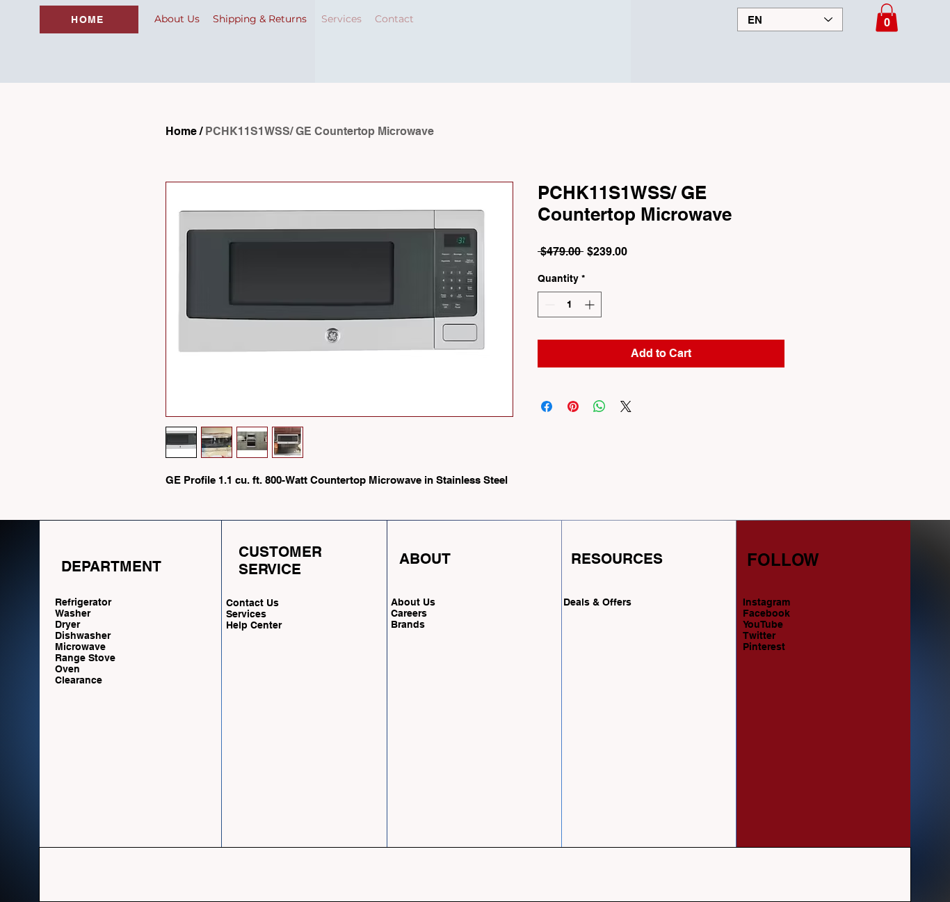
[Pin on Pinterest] (573, 406)
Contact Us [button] (252, 602)
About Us (413, 602)
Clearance (78, 680)
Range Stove (85, 657)
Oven (67, 668)
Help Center (255, 625)
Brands (408, 624)
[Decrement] (548, 304)
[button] (887, 17)
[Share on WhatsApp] (599, 406)
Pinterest (764, 646)
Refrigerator (83, 602)
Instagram (766, 602)
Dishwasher (83, 635)
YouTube (763, 624)
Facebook (766, 613)
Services (246, 613)
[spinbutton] (569, 304)
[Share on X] (626, 406)
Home (181, 131)
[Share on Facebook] (546, 406)
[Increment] (590, 304)
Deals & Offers (598, 602)
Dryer (67, 624)
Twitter (759, 635)
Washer (72, 613)
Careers (409, 613)
